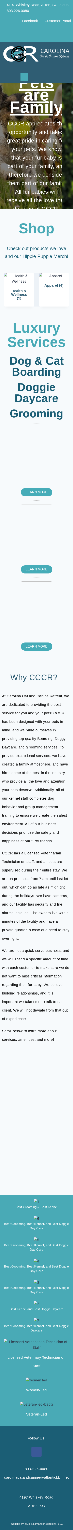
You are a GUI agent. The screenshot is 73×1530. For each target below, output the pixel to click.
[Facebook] (36, 1452)
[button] (24, 77)
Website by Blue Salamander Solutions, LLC (37, 1523)
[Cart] (58, 34)
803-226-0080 (36, 1469)
